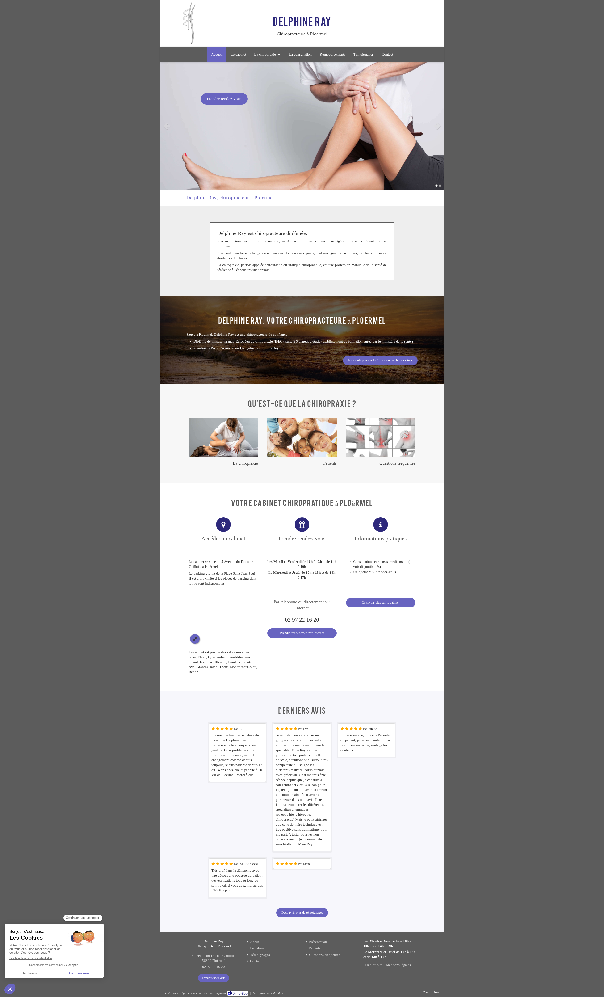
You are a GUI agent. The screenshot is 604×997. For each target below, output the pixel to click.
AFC (280, 993)
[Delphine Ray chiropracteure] (189, 44)
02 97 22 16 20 (302, 620)
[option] (302, 126)
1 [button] (436, 185)
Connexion (431, 992)
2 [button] (440, 185)
